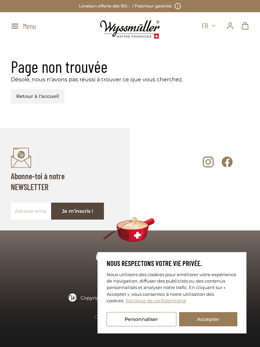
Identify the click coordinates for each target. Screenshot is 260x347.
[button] (23, 26)
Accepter (208, 319)
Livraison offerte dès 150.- (125, 5)
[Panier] (245, 26)
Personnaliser (141, 319)
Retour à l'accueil (37, 96)
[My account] (230, 26)
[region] (172, 292)
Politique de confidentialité (156, 300)
